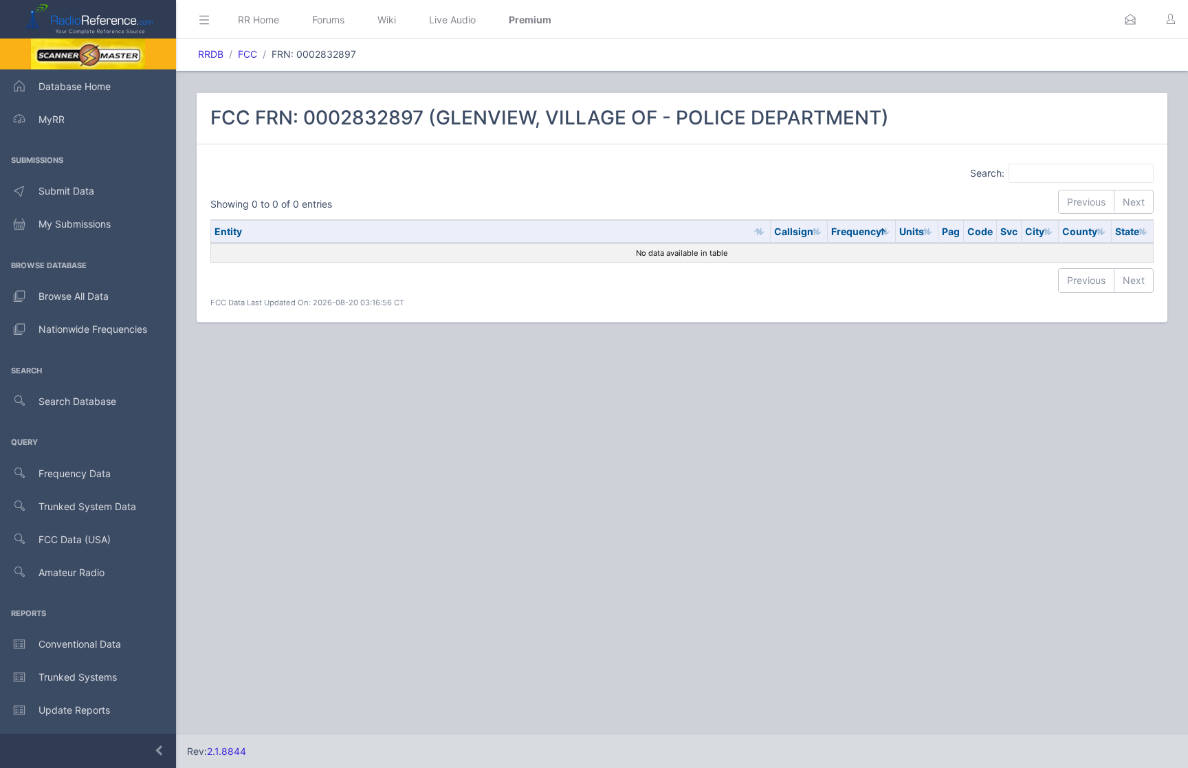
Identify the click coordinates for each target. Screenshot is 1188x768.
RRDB (210, 54)
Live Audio (452, 19)
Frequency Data (74, 473)
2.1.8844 (226, 751)
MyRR (51, 119)
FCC (247, 54)
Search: (987, 172)
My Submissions (74, 224)
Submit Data (66, 191)
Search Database (77, 401)
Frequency (856, 231)
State (1127, 231)
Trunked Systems (77, 677)
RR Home (258, 19)
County (1079, 231)
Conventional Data (79, 644)
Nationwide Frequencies (92, 329)
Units (911, 231)
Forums (328, 19)
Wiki (386, 19)
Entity (228, 231)
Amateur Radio (71, 572)
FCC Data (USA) (74, 539)
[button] (1130, 19)
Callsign (793, 231)
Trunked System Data (87, 506)
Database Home (74, 86)
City (1034, 231)
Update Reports (74, 710)
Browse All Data (73, 296)
